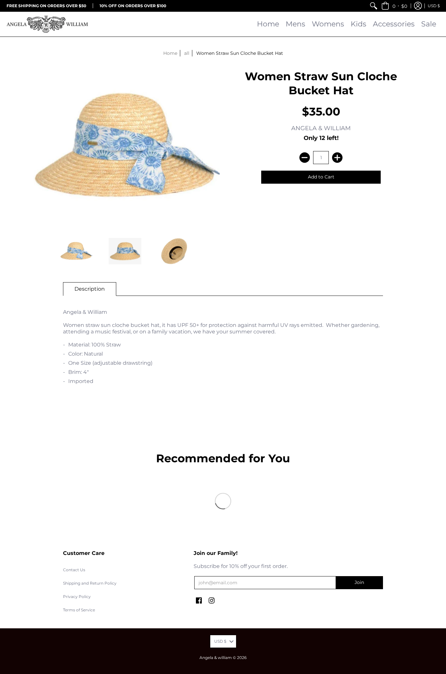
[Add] (337, 157)
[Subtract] (304, 157)
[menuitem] (373, 5)
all (186, 53)
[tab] (89, 289)
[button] (394, 5)
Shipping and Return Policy (90, 583)
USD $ (434, 5)
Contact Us (74, 569)
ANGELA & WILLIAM (321, 128)
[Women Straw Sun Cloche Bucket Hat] (76, 251)
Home (170, 53)
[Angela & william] (47, 24)
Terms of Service (79, 609)
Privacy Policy (77, 596)
